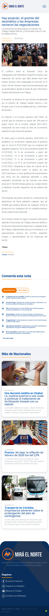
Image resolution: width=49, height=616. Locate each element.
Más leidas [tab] (22, 290)
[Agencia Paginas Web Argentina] (46, 611)
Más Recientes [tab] (9, 290)
